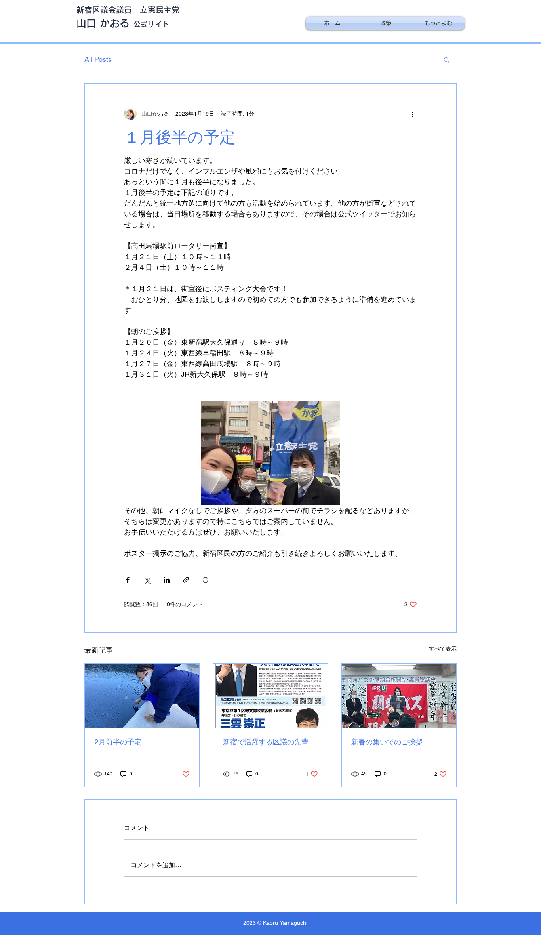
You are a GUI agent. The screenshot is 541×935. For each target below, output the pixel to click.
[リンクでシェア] (186, 580)
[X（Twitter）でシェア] (147, 580)
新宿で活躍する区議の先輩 (266, 741)
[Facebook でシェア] (127, 580)
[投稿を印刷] (205, 580)
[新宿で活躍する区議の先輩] (270, 696)
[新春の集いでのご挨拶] (399, 696)
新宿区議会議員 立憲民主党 (127, 10)
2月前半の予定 (117, 741)
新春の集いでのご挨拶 (387, 741)
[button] (446, 59)
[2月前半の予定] (142, 696)
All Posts (98, 59)
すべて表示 (443, 648)
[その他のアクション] (412, 113)
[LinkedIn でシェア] (166, 580)
